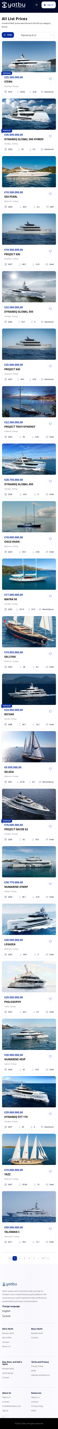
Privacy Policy (37, 1366)
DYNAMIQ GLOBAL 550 (18, 311)
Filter (9, 35)
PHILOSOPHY (12, 1002)
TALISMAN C (12, 1232)
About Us (6, 1346)
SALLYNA (10, 656)
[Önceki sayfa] (10, 1258)
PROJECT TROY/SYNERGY (19, 426)
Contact (5, 1342)
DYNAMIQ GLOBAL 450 (18, 484)
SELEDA (9, 772)
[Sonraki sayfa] (48, 1258)
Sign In (50, 4)
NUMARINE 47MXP (16, 887)
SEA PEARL (11, 196)
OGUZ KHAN (12, 541)
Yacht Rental (7, 1373)
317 (43, 1258)
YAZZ (7, 1174)
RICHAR (9, 714)
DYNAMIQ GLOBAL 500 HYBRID (24, 139)
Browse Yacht (8, 1333)
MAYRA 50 (10, 599)
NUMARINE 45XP (15, 1059)
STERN (8, 81)
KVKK (33, 1370)
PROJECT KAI (12, 254)
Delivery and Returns (40, 1375)
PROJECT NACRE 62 (16, 829)
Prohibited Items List (11, 1406)
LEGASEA (9, 944)
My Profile (6, 1337)
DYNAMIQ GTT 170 (16, 1117)
